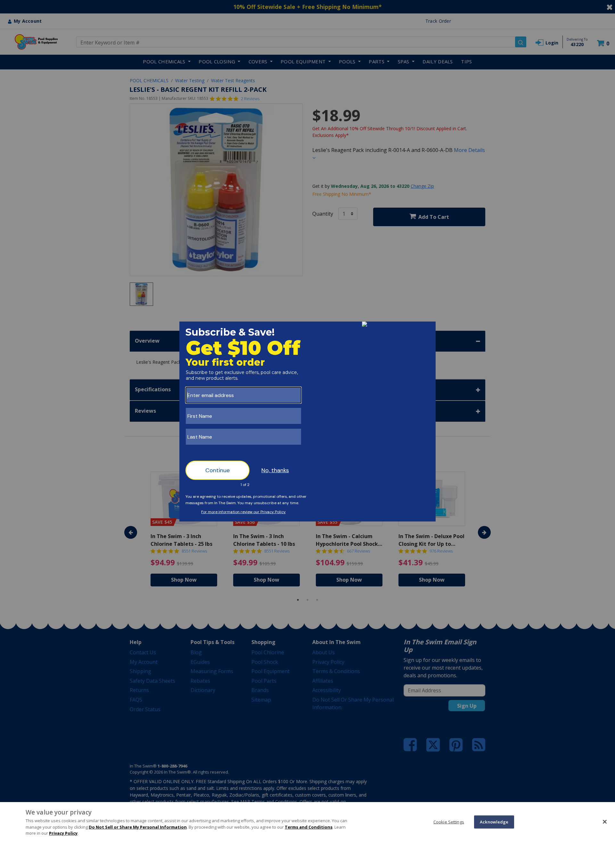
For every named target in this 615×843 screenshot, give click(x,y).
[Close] (605, 822)
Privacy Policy (63, 833)
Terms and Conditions (308, 827)
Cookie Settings (448, 821)
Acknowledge (494, 821)
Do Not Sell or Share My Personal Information (138, 827)
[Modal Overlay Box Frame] (307, 421)
